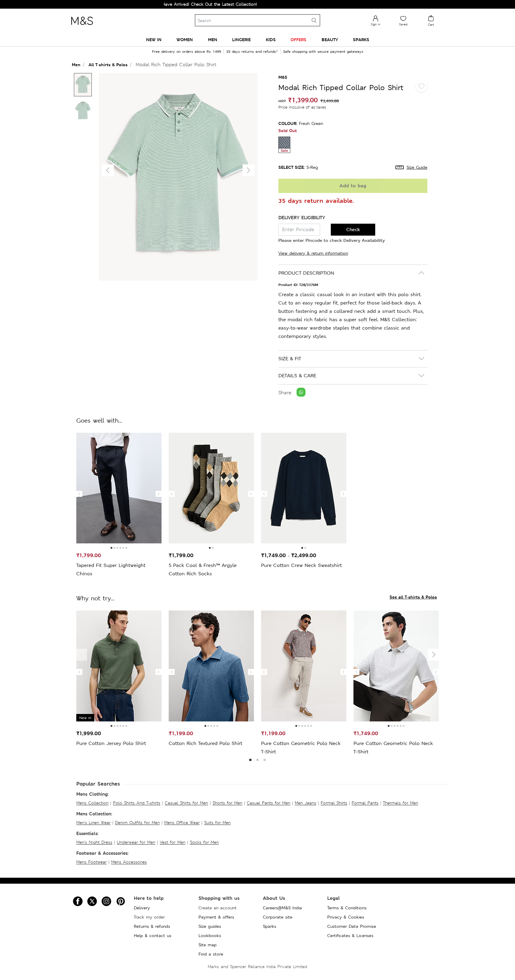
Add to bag (352, 186)
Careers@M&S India (282, 908)
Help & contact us (152, 935)
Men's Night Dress (94, 842)
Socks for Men (204, 842)
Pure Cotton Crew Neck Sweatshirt (301, 565)
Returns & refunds (152, 926)
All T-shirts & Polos (108, 64)
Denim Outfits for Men (137, 822)
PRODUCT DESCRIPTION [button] (306, 273)
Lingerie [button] (241, 39)
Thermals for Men (400, 803)
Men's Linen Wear (93, 822)
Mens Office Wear (182, 822)
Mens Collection (92, 803)
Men (76, 64)
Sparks (269, 926)
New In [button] (154, 39)
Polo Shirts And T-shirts (136, 803)
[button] (249, 170)
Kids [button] (271, 39)
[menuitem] (154, 39)
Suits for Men (217, 822)
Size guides (209, 926)
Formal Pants (365, 803)
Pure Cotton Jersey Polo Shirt (111, 743)
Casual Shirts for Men (186, 803)
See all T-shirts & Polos (413, 597)
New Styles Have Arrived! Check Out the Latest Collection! (173, 4)
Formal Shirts (334, 803)
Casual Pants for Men (268, 803)
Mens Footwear (91, 862)
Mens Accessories (129, 862)
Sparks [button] (361, 39)
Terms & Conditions (347, 908)
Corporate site (277, 917)
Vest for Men (172, 842)
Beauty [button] (330, 39)
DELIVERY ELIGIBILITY (301, 217)
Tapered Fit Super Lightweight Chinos (110, 569)
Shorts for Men (227, 803)
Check (353, 229)
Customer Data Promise (351, 926)
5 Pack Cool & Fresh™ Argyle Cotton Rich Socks (203, 569)
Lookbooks (209, 935)
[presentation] (79, 494)
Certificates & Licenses (350, 935)
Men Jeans (305, 803)
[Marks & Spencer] (82, 26)
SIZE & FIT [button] (289, 358)
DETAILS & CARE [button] (297, 375)
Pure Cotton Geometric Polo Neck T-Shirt (301, 747)
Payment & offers (216, 917)
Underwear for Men (136, 842)
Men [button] (212, 39)
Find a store (210, 954)
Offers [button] (298, 39)
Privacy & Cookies (345, 917)
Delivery (142, 908)
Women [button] (184, 39)
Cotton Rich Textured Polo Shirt (205, 743)
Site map (207, 944)
